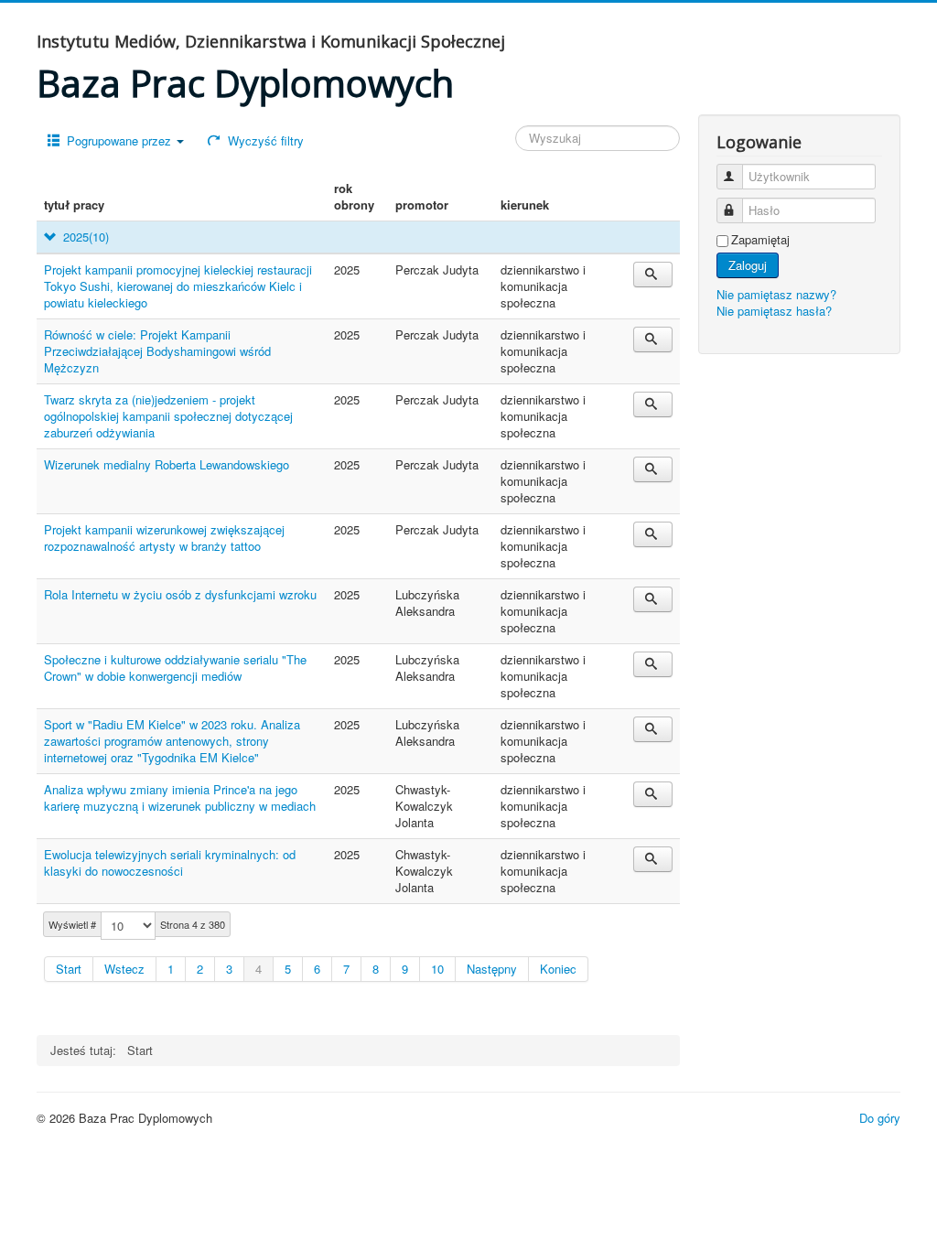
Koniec (558, 968)
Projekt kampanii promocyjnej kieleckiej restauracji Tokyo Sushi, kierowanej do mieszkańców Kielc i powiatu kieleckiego (178, 286)
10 (437, 968)
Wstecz (124, 968)
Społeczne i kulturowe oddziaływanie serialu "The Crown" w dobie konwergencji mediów (175, 667)
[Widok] (653, 274)
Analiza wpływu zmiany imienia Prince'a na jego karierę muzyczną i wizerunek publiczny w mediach (180, 797)
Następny (492, 968)
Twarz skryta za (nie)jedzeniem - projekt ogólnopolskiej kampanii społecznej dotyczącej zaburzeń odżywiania (168, 416)
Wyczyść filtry (264, 140)
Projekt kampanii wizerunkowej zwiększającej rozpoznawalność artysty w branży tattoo (164, 538)
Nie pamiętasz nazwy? (776, 294)
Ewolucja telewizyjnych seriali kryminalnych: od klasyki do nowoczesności (170, 862)
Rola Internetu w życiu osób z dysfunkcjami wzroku (180, 594)
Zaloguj (747, 265)
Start (68, 968)
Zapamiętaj (760, 240)
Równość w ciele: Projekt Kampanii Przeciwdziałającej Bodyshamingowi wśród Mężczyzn (157, 351)
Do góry (879, 1117)
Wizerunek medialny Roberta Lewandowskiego (166, 464)
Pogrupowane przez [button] (119, 140)
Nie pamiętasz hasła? (774, 310)
